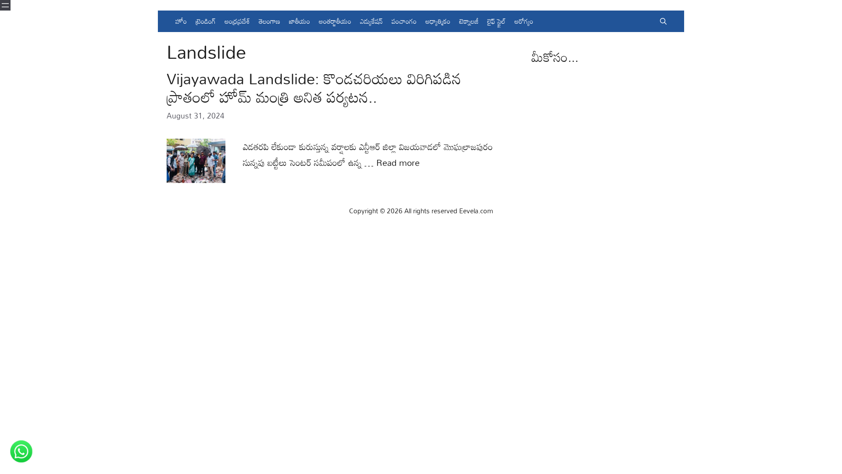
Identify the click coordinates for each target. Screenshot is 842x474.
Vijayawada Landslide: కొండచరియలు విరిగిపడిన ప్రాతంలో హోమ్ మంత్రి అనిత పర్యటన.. (314, 87)
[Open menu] (5, 5)
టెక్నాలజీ (468, 21)
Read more (398, 162)
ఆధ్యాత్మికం (437, 21)
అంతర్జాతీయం (335, 21)
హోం (181, 21)
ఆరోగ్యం (523, 21)
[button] (663, 21)
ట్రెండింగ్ (206, 21)
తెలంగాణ (269, 21)
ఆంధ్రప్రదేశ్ (237, 21)
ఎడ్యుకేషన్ (371, 21)
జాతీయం (299, 21)
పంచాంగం (404, 21)
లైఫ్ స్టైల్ (496, 21)
